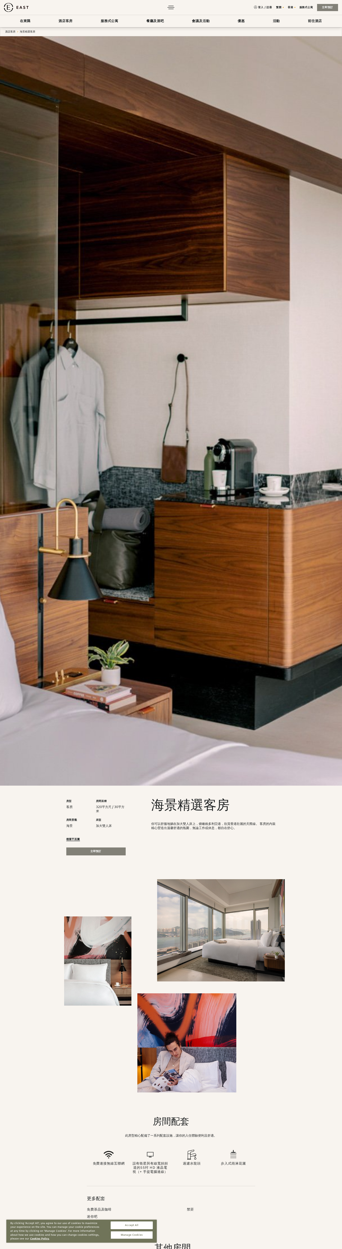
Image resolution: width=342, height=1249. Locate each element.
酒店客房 (10, 31)
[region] (81, 1231)
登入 (261, 7)
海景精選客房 (27, 31)
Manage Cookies (132, 1235)
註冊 (269, 7)
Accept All (131, 1225)
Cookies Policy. (39, 1238)
